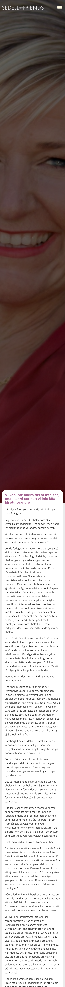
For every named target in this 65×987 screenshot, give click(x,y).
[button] (59, 7)
